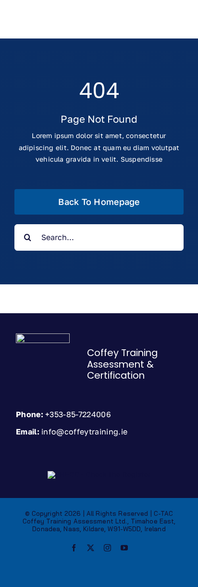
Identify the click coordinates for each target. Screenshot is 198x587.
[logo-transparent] (43, 336)
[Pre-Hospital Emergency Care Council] (99, 474)
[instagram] (107, 547)
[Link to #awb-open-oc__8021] (170, 25)
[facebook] (73, 547)
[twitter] (90, 547)
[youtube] (124, 547)
